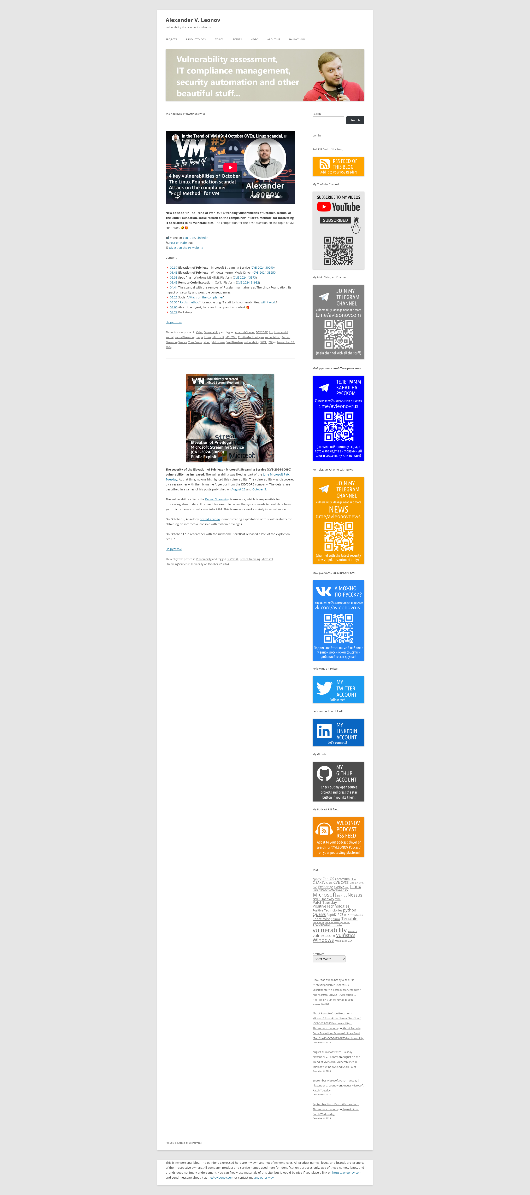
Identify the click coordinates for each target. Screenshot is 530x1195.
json (346, 887)
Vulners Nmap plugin (340, 1000)
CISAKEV (319, 882)
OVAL (338, 899)
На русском (297, 39)
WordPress (341, 941)
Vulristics (345, 935)
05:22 (173, 297)
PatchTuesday (325, 902)
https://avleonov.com (346, 1172)
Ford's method (189, 302)
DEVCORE (262, 332)
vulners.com (324, 935)
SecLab (286, 337)
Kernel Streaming (217, 499)
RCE (340, 914)
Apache (317, 879)
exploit (339, 887)
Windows (323, 940)
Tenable (349, 918)
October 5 (259, 489)
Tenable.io (318, 922)
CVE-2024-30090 (263, 267)
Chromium (342, 879)
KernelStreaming (185, 337)
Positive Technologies (327, 910)
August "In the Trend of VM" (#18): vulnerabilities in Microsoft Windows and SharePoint (336, 1062)
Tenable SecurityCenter (337, 922)
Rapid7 (332, 915)
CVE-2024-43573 (245, 277)
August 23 (238, 489)
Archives (318, 953)
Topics (219, 39)
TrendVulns (195, 342)
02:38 (173, 277)
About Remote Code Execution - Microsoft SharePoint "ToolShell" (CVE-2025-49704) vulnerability (338, 1033)
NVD (316, 899)
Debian (353, 883)
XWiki (263, 342)
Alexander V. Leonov (193, 20)
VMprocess (218, 342)
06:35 (173, 302)
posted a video (210, 519)
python (349, 910)
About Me (273, 39)
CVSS (345, 882)
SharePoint (321, 919)
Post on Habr (178, 243)
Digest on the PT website (186, 248)
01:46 (173, 272)
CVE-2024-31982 (248, 282)
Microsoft (218, 337)
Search (317, 114)
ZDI (271, 342)
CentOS (328, 878)
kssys (199, 337)
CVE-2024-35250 (264, 272)
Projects (171, 39)
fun (271, 332)
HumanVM (281, 332)
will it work (268, 302)
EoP (315, 887)
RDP (346, 914)
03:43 (173, 282)
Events (237, 39)
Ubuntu (336, 925)
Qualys (319, 914)
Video (254, 39)
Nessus (355, 895)
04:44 (173, 287)
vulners (352, 931)
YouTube (189, 238)
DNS (361, 882)
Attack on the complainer (205, 297)
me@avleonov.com (221, 1177)
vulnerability (251, 342)
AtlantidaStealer (245, 332)
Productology (196, 39)
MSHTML (231, 337)
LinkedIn (202, 238)
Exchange (325, 887)
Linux (207, 337)
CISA (353, 879)
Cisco (329, 883)
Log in (317, 135)
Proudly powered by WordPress (184, 1142)
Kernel (169, 337)
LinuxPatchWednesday (330, 890)
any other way (264, 1177)
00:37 (173, 267)
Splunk (335, 919)
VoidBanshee (234, 342)
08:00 (173, 307)
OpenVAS (327, 899)
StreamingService (176, 342)
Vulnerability (212, 332)
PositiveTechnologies (251, 337)
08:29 (173, 312)
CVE (336, 882)
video (207, 342)
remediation (272, 337)
